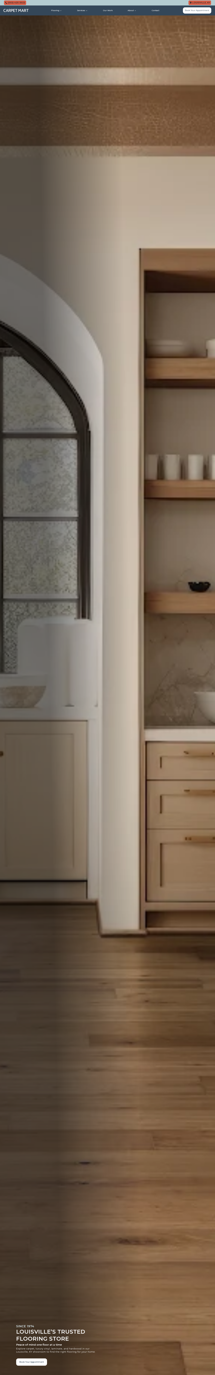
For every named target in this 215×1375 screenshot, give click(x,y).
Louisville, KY (201, 2)
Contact (155, 10)
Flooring (55, 10)
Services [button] (81, 10)
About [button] (131, 10)
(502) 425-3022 (16, 2)
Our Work (108, 10)
